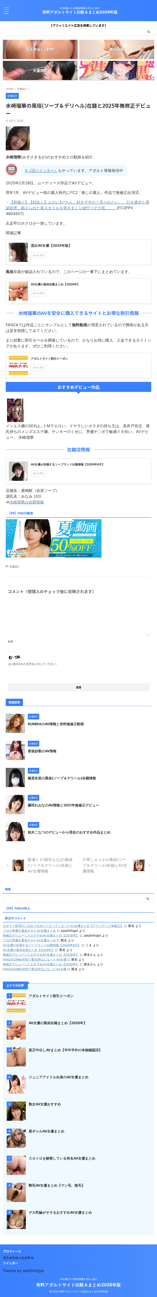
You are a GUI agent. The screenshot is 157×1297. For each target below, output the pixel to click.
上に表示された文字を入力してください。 (33, 663)
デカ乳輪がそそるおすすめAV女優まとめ (60, 1212)
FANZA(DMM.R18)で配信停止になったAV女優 (34, 959)
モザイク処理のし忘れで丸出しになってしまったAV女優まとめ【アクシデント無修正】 (63, 926)
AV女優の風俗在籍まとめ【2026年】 (28, 950)
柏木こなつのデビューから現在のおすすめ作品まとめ (69, 832)
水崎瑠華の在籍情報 (26, 502)
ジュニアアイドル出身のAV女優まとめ (58, 1077)
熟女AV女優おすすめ (45, 1104)
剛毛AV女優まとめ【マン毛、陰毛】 (57, 1185)
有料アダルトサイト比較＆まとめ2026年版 (80, 12)
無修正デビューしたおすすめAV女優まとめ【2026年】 (41, 935)
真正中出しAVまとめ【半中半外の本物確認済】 (65, 1050)
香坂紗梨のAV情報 (42, 751)
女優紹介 (14, 566)
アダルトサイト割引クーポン (51, 996)
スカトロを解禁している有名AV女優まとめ (62, 1158)
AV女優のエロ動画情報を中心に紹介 (78, 1279)
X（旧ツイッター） (41, 170)
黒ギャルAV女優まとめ (46, 1131)
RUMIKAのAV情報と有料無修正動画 (56, 724)
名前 (10, 641)
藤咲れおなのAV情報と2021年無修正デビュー (63, 805)
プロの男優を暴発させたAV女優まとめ (29, 931)
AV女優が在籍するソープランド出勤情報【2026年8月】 (42, 945)
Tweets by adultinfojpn (23, 1270)
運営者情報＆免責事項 (18, 1258)
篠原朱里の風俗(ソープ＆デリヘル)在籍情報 (62, 778)
